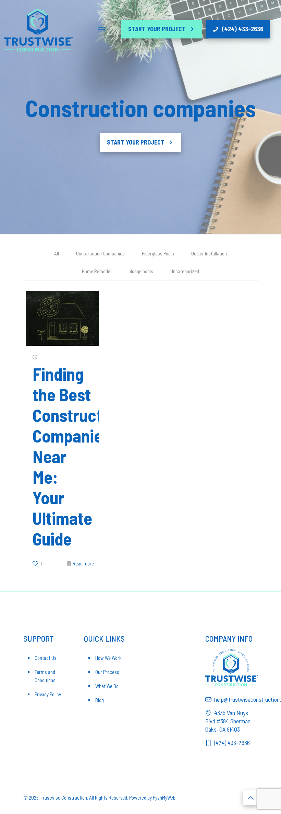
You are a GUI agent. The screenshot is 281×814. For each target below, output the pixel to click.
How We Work (108, 658)
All (56, 253)
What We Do (107, 686)
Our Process (107, 672)
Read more (83, 563)
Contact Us (46, 658)
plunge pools (141, 271)
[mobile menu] (102, 29)
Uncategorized (184, 271)
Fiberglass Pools (158, 253)
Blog (99, 700)
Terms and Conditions (45, 676)
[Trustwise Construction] (38, 29)
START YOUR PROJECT (157, 29)
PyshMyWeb (164, 797)
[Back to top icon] (250, 797)
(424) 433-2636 (242, 29)
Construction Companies (100, 253)
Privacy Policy (48, 694)
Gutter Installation (209, 253)
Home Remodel (96, 271)
